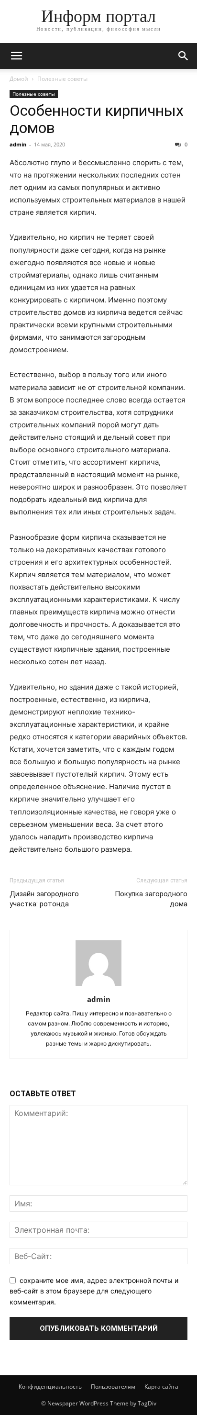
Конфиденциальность (50, 1386)
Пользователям (113, 1386)
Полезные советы (62, 79)
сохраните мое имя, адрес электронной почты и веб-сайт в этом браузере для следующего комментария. (94, 1291)
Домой (19, 79)
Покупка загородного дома (151, 899)
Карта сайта (161, 1386)
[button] (16, 56)
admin (18, 144)
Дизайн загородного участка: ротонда (44, 899)
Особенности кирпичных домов (97, 119)
